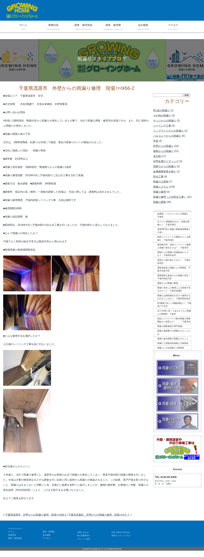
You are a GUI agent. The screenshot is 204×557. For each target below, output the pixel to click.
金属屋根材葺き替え (164, 171)
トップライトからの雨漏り (168, 130)
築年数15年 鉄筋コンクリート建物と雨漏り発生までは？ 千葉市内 (174, 246)
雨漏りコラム (160, 186)
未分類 (157, 156)
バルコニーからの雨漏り (167, 136)
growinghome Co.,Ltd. (99, 549)
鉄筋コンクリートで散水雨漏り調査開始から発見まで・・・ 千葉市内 (173, 320)
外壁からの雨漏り (163, 146)
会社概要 (143, 27)
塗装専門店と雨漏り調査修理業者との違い (173, 230)
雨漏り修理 (159, 191)
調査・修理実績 (83, 27)
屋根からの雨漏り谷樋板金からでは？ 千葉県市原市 (172, 253)
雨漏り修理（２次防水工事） (169, 197)
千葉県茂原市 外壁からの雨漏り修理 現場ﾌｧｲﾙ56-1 (35, 514)
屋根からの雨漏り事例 (167, 283)
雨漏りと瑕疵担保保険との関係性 (172, 343)
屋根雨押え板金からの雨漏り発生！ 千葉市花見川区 (174, 277)
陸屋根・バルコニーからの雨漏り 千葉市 (173, 215)
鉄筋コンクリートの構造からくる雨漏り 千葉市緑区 (173, 238)
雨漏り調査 (159, 202)
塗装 (155, 141)
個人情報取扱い (84, 535)
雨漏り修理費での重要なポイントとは (173, 332)
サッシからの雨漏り (164, 120)
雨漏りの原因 (160, 181)
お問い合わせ (83, 532)
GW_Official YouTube (121, 532)
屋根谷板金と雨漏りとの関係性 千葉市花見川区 (173, 269)
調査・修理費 (113, 27)
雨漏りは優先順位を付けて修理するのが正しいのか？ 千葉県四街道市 (173, 297)
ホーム (23, 27)
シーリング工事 (162, 125)
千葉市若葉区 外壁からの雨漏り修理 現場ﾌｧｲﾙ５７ (99, 514)
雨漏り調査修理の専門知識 (169, 326)
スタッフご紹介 (84, 539)
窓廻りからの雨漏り (164, 166)
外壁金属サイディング (166, 161)
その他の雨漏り (162, 115)
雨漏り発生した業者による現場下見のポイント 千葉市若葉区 (173, 289)
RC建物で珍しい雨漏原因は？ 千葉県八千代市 (174, 304)
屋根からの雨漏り (163, 151)
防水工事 (158, 176)
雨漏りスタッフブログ (121, 535)
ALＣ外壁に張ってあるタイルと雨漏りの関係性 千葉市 (174, 312)
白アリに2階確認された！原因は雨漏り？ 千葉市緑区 (173, 223)
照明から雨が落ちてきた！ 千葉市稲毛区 (173, 261)
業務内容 (53, 27)
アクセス (173, 27)
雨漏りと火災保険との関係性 (170, 348)
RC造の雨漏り (161, 110)
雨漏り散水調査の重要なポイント (172, 338)
